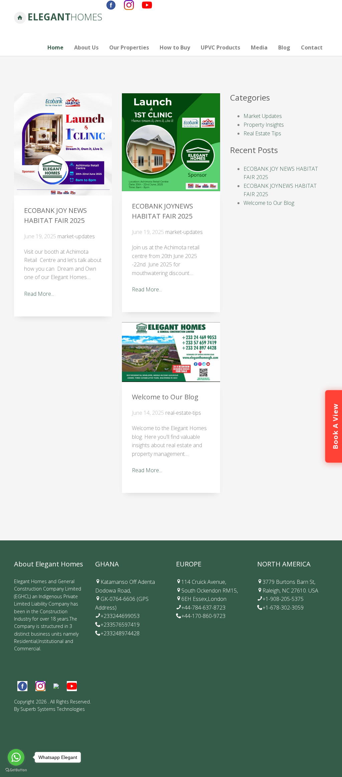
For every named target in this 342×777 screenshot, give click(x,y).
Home (55, 47)
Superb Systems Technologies (52, 709)
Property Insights (263, 124)
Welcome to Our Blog (165, 396)
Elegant (65, 16)
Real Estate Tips (262, 133)
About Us (86, 47)
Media (259, 47)
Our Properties (129, 47)
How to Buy (175, 47)
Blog (284, 47)
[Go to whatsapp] (16, 757)
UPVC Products (220, 47)
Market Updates (262, 116)
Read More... (39, 293)
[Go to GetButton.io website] (16, 770)
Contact (312, 47)
